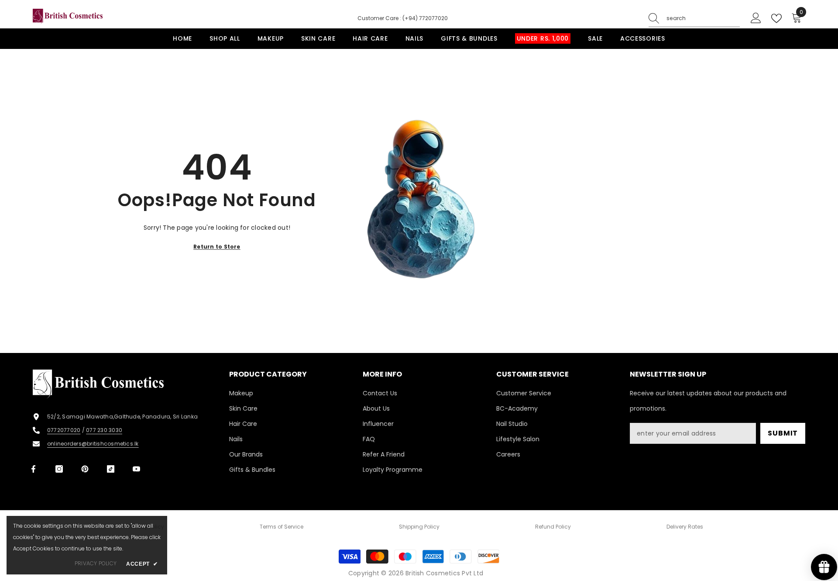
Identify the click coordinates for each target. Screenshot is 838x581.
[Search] (694, 18)
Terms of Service (281, 526)
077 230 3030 (104, 430)
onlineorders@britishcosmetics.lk (93, 443)
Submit (783, 433)
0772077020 (63, 430)
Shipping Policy (419, 526)
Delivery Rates (684, 526)
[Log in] (756, 18)
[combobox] (703, 18)
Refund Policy (553, 526)
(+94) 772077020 (425, 18)
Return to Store (216, 246)
